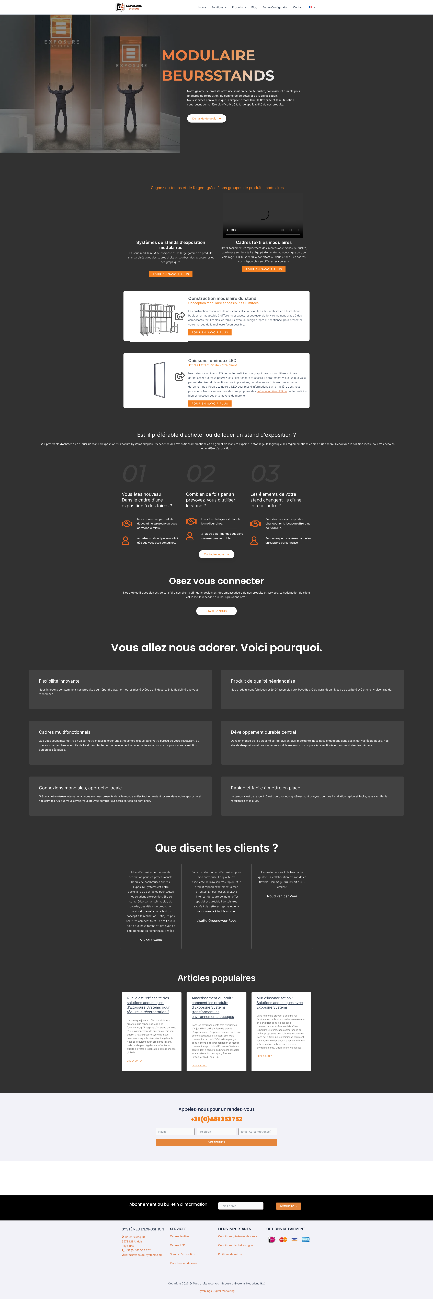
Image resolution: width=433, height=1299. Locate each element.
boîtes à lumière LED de (272, 391)
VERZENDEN (216, 1142)
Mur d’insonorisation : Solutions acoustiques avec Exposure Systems (280, 1002)
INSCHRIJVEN (289, 1206)
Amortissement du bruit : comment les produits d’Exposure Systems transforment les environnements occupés (213, 1007)
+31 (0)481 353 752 (216, 1119)
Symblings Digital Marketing (217, 1291)
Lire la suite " (134, 1061)
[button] (225, 7)
